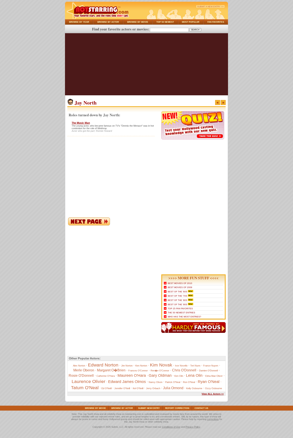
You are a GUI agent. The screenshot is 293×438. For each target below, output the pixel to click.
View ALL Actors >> (213, 394)
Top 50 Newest (165, 22)
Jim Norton (127, 365)
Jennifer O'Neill (122, 388)
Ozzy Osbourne (213, 388)
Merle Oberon (83, 370)
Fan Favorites (215, 22)
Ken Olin (178, 376)
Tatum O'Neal (85, 387)
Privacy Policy (193, 427)
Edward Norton (103, 364)
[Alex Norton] (89, 225)
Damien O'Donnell (208, 370)
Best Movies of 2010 (180, 283)
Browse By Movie (137, 22)
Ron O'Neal (189, 382)
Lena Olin (194, 375)
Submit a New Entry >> (210, 6)
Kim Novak (161, 364)
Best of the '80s (177, 300)
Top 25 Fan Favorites (180, 308)
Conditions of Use (171, 427)
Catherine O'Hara (106, 376)
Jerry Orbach (153, 388)
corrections (213, 419)
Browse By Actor (108, 22)
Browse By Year (79, 22)
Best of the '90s (177, 304)
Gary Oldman (160, 375)
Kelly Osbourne (194, 388)
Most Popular (190, 22)
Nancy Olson (155, 382)
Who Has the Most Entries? (184, 316)
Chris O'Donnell (184, 370)
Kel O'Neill (138, 388)
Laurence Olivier (88, 381)
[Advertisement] (146, 65)
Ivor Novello (181, 365)
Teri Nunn (195, 365)
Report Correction (177, 408)
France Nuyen (210, 365)
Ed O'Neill (106, 388)
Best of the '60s (177, 291)
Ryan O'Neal (208, 382)
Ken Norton (141, 365)
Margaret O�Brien (111, 370)
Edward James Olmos (127, 382)
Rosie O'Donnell (81, 375)
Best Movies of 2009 (180, 287)
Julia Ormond (173, 388)
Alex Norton (79, 365)
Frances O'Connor (138, 370)
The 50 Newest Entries (181, 312)
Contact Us (201, 408)
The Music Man (81, 122)
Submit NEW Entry (149, 408)
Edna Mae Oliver (214, 376)
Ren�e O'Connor (160, 370)
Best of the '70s (177, 296)
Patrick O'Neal (172, 382)
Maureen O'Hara (132, 375)
